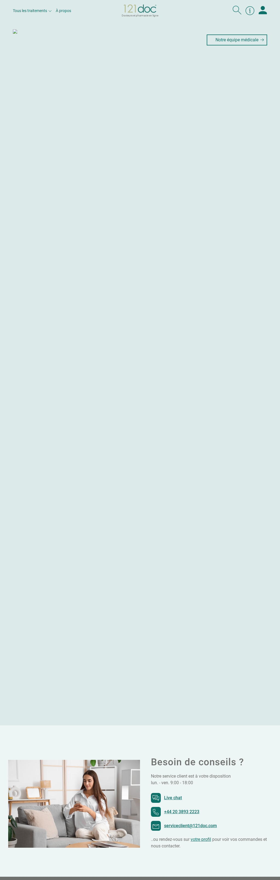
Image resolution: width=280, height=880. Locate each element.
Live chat (173, 797)
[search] (237, 11)
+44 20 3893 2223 (181, 811)
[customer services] (250, 10)
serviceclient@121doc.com (190, 825)
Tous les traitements (30, 10)
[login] (262, 11)
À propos (63, 10)
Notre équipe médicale (236, 39)
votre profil (201, 839)
